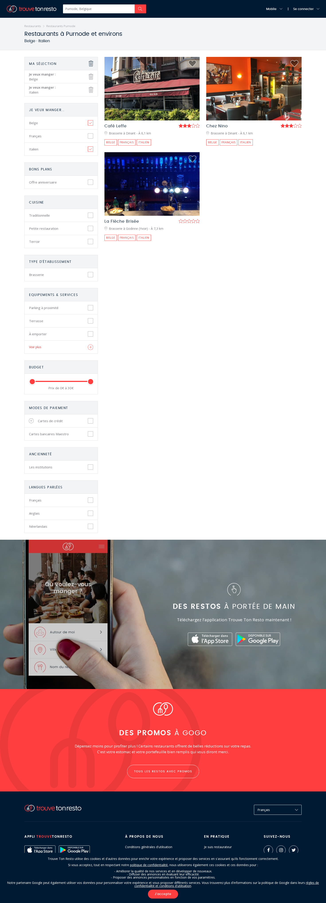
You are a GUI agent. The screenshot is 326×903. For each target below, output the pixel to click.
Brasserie (36, 274)
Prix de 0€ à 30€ (61, 388)
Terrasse (36, 321)
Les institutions (40, 467)
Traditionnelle (39, 215)
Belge (33, 123)
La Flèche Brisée (121, 222)
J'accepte (163, 894)
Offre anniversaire (43, 182)
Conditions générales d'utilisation (148, 847)
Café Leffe (115, 126)
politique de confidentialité (149, 865)
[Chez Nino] (254, 88)
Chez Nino (217, 126)
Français (35, 136)
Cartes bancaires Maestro (49, 434)
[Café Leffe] (152, 88)
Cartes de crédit (50, 421)
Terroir (34, 241)
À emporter (38, 334)
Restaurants (32, 26)
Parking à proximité (44, 308)
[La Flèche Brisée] (152, 184)
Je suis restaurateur (218, 847)
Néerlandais (38, 526)
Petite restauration (43, 228)
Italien (33, 149)
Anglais (34, 513)
